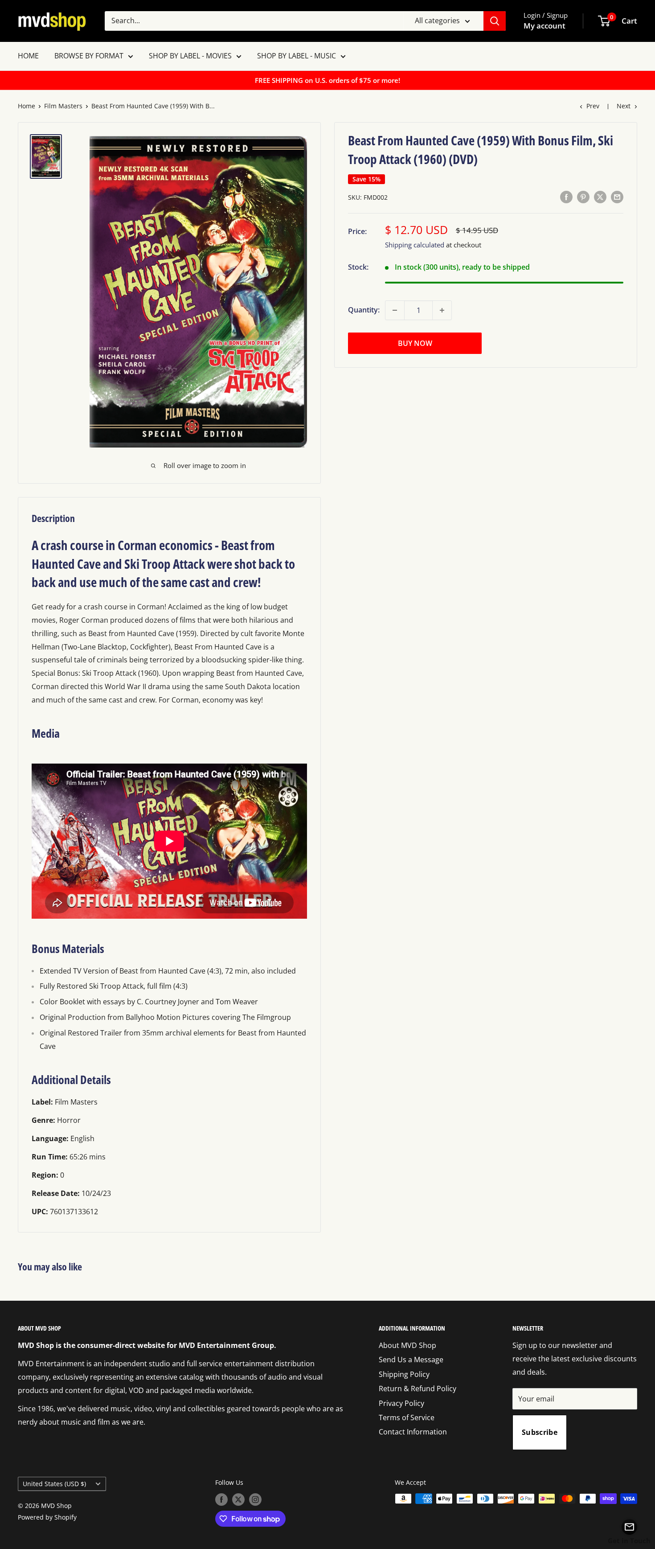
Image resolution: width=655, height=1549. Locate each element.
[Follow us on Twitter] (238, 1499)
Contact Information (413, 1432)
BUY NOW (415, 343)
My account (544, 26)
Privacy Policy (401, 1403)
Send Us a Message (411, 1359)
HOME (28, 56)
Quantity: (364, 310)
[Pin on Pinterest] (583, 196)
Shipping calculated (414, 244)
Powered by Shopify (47, 1517)
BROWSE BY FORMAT (88, 56)
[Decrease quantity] (394, 310)
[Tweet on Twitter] (600, 196)
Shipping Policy (404, 1374)
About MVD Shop (407, 1345)
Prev (592, 106)
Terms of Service (406, 1417)
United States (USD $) (54, 1483)
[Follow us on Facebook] (221, 1499)
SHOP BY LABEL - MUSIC (296, 56)
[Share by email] (617, 196)
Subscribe (539, 1432)
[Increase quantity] (442, 310)
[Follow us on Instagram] (255, 1499)
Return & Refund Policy (417, 1388)
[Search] (494, 21)
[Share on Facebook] (566, 196)
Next (623, 106)
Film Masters (63, 106)
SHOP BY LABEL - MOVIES (190, 56)
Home (26, 106)
